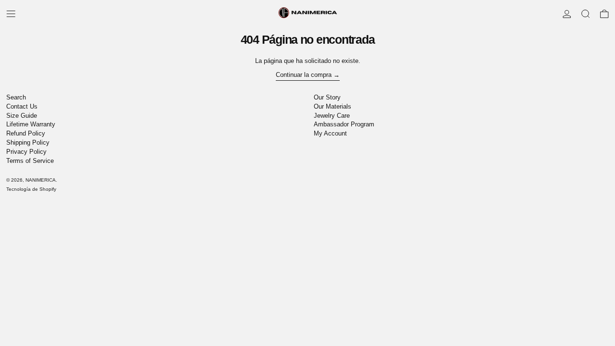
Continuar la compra (304, 74)
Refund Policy (25, 133)
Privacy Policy (26, 151)
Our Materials (332, 106)
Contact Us (21, 106)
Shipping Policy (27, 142)
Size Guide (21, 115)
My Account (330, 133)
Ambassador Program (344, 124)
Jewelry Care (332, 115)
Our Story (327, 97)
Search (16, 97)
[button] (585, 14)
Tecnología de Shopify (31, 189)
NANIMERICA (40, 180)
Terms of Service (30, 160)
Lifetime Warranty (30, 124)
